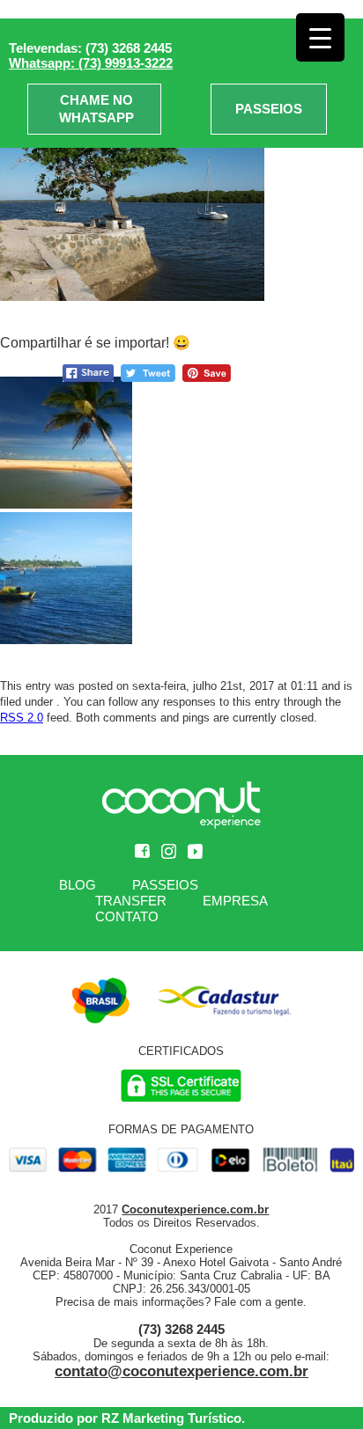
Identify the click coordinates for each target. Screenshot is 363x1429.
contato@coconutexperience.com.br (181, 1371)
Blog (77, 884)
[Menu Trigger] (320, 37)
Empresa (235, 900)
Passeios (165, 884)
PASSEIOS (268, 108)
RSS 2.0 (21, 717)
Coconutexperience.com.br (195, 1209)
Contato (127, 916)
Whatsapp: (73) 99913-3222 (91, 62)
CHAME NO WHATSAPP (96, 108)
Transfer (131, 900)
